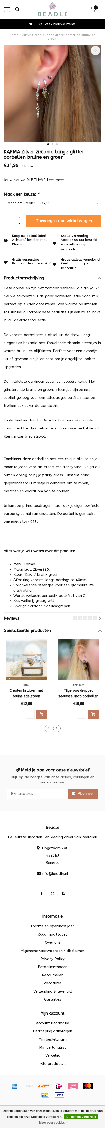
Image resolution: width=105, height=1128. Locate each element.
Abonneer (85, 794)
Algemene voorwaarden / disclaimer (52, 951)
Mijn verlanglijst (52, 1047)
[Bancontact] (45, 1095)
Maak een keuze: (21, 194)
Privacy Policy (53, 959)
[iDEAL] (58, 1086)
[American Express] (15, 1086)
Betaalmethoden (52, 967)
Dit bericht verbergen (81, 1117)
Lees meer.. (56, 180)
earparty (12, 514)
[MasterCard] (88, 1086)
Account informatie (52, 1023)
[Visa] (60, 1095)
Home (14, 35)
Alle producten (53, 1064)
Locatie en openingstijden (52, 926)
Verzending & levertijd (52, 991)
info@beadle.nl (55, 873)
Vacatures (53, 983)
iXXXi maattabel (52, 934)
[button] (48, 144)
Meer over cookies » (53, 1122)
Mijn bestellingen (52, 1039)
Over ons (52, 942)
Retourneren (52, 975)
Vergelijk (52, 1055)
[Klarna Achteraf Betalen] (73, 1086)
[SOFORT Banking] (44, 1086)
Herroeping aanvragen (52, 1031)
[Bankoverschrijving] (29, 1086)
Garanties (52, 999)
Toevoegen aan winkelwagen (64, 220)
